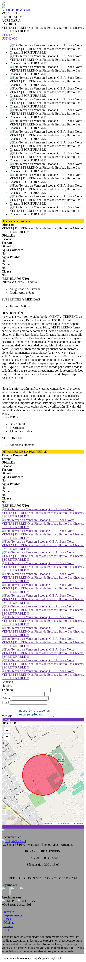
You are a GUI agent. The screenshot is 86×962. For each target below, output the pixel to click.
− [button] (7, 736)
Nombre (7, 685)
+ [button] (7, 730)
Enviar (6, 719)
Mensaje (7, 716)
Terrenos (8, 911)
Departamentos (12, 915)
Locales (8, 926)
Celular (6, 698)
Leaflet (48, 823)
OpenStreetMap (63, 823)
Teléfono (7, 689)
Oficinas (8, 922)
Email (5, 702)
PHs (6, 929)
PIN (4, 694)
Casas (7, 919)
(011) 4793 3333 (15, 841)
